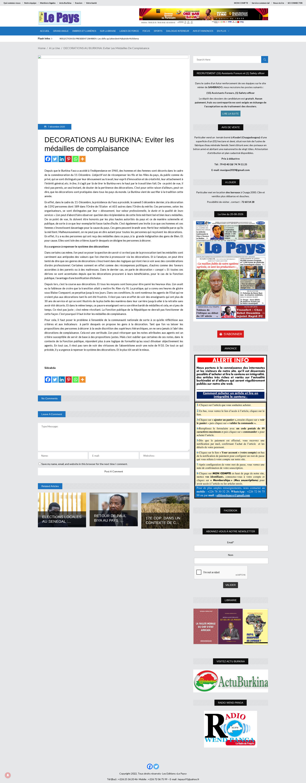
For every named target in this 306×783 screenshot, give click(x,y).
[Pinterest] (69, 159)
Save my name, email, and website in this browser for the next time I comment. (84, 463)
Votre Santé (91, 3)
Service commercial (261, 3)
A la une (54, 48)
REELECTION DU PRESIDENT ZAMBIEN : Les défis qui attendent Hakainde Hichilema (99, 38)
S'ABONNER (233, 334)
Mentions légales (48, 3)
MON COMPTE (241, 3)
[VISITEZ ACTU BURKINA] (230, 681)
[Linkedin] (62, 159)
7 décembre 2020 (56, 127)
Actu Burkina (65, 3)
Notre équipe (30, 3)
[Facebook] (48, 159)
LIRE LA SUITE (230, 113)
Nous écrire (278, 3)
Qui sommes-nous (12, 3)
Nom (230, 554)
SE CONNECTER (295, 3)
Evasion (78, 3)
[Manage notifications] (8, 775)
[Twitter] (55, 159)
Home (42, 48)
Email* (230, 542)
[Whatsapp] (75, 159)
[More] (82, 159)
